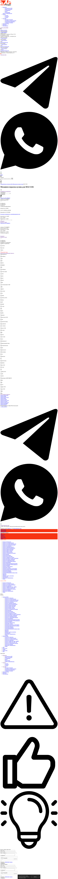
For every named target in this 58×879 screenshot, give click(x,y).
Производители (6, 23)
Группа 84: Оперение (7, 570)
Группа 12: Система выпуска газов (9, 543)
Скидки (6, 665)
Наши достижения (8, 657)
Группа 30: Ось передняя (7, 556)
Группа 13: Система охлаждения (9, 544)
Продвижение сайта (17, 528)
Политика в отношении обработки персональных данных (24, 877)
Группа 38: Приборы (7, 562)
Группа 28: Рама (6, 554)
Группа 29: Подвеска (7, 555)
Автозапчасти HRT (8, 656)
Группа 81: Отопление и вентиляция (10, 568)
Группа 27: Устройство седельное (9, 553)
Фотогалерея (7, 660)
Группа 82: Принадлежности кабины (10, 569)
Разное (4, 578)
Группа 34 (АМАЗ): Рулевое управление (10, 558)
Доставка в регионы (9, 667)
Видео (6, 659)
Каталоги (4, 573)
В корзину (2, 221)
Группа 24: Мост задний (7, 551)
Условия (6, 663)
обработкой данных (8, 862)
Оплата (4, 662)
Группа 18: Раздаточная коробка (11, 604)
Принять (35, 876)
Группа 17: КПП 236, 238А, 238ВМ (9, 586)
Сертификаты (7, 658)
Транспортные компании (10, 669)
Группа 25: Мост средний (8, 552)
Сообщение (2, 855)
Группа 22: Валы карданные (8, 549)
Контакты (5, 24)
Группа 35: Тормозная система (8, 560)
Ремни (4, 592)
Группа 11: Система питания (8, 542)
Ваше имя (2, 850)
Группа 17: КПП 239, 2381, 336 (9, 587)
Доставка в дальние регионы (10, 668)
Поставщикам (5, 25)
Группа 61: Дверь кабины (8, 566)
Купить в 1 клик (3, 222)
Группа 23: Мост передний (8, 550)
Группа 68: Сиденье (6, 567)
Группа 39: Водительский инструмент (10, 563)
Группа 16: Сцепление (7, 545)
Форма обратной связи (4, 525)
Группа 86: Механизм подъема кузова (10, 572)
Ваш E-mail (2, 851)
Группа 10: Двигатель (7, 541)
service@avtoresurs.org (4, 50)
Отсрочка (7, 664)
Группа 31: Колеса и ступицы (8, 557)
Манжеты (4, 574)
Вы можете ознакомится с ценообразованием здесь (10, 214)
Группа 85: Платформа (7, 571)
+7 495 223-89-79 (3, 38)
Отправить (3, 863)
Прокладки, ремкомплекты (8, 577)
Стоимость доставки (9, 670)
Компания (5, 655)
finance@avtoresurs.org (4, 46)
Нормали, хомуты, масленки (8, 575)
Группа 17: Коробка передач (8, 546)
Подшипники (5, 576)
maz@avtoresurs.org (4, 42)
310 (2, 49)
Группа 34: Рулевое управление (9, 559)
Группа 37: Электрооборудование (9, 561)
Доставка (4, 666)
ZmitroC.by (9, 528)
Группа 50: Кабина (6, 565)
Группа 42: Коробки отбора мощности (10, 564)
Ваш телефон (3, 867)
